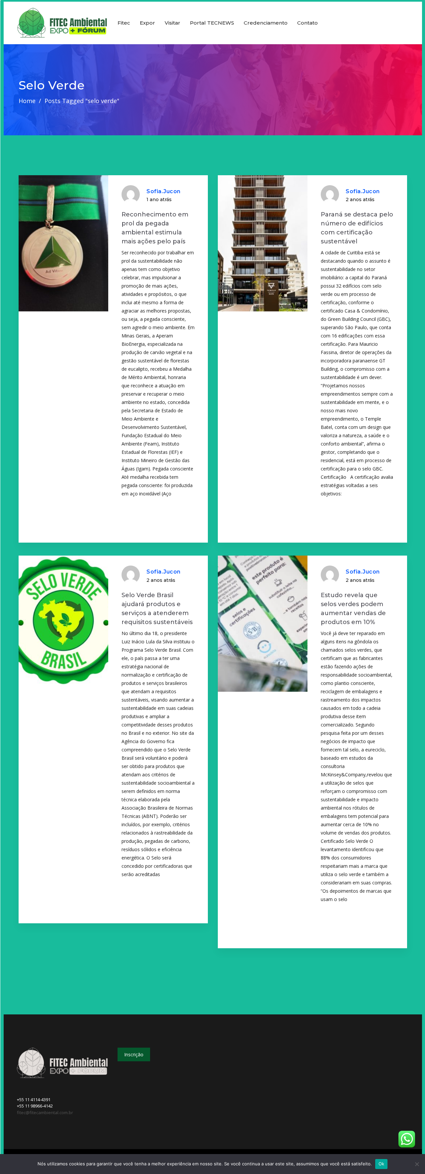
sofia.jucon (163, 191)
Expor (147, 23)
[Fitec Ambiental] (62, 23)
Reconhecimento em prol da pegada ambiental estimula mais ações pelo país (155, 228)
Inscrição (133, 1054)
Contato (307, 23)
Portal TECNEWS (212, 23)
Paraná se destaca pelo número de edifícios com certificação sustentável (357, 228)
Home (27, 101)
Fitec (124, 23)
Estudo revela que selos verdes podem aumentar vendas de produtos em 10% (353, 608)
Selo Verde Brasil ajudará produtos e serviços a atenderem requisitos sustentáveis (157, 608)
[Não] (416, 1164)
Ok (381, 1163)
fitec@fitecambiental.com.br (45, 1112)
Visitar (172, 23)
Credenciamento (266, 23)
